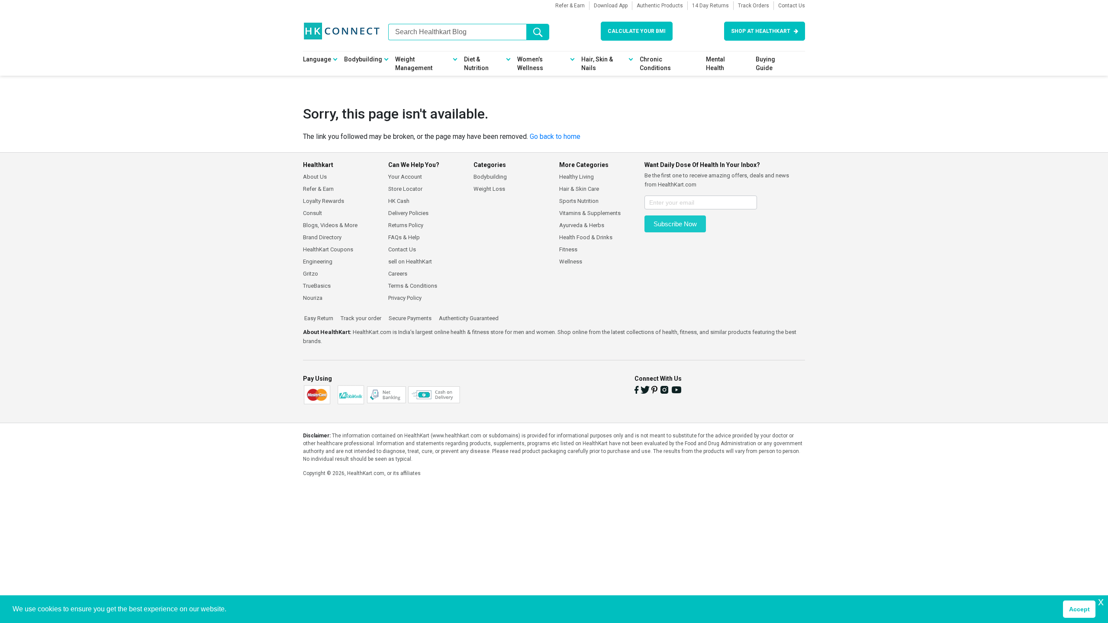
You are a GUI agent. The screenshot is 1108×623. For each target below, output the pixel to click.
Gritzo (310, 273)
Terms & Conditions (412, 286)
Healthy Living (576, 176)
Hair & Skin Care (579, 189)
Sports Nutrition (579, 201)
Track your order (360, 318)
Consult (312, 213)
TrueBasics (317, 286)
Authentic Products (660, 6)
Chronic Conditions (655, 63)
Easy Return (318, 318)
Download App (611, 6)
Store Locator (405, 189)
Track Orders (753, 6)
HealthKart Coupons (328, 249)
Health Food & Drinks (585, 237)
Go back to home (555, 136)
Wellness (570, 261)
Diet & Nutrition (476, 63)
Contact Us (791, 6)
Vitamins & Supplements (590, 213)
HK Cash (398, 201)
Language (317, 59)
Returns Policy (405, 225)
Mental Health (715, 63)
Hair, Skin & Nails (597, 63)
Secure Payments (409, 318)
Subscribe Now (675, 224)
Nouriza (312, 298)
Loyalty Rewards (323, 201)
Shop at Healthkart (760, 31)
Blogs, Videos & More (330, 225)
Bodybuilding (363, 59)
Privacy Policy (405, 298)
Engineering (317, 261)
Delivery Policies (408, 213)
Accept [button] (1079, 609)
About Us (315, 176)
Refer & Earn (570, 6)
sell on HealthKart (410, 261)
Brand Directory (322, 237)
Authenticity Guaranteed (468, 318)
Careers (397, 273)
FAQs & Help (404, 237)
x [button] (1101, 601)
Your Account (405, 176)
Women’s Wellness (530, 63)
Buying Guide (765, 63)
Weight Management (413, 63)
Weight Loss (489, 189)
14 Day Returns (710, 6)
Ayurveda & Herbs (581, 225)
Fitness (568, 249)
